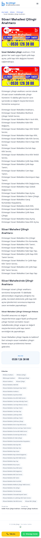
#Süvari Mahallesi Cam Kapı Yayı (12, 411)
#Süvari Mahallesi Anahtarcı (11, 391)
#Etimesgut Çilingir (23, 378)
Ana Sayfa (5, 12)
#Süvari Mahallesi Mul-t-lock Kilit (12, 481)
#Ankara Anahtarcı (8, 375)
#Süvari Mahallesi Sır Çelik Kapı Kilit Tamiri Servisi (17, 498)
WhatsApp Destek (32, 534)
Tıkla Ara (10, 534)
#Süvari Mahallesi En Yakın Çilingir (12, 438)
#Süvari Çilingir (20, 381)
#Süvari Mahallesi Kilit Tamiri (11, 478)
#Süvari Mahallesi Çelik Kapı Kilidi (12, 415)
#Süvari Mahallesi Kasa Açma (11, 465)
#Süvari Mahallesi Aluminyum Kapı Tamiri (14, 388)
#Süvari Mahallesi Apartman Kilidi (12, 395)
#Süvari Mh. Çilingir (30, 501)
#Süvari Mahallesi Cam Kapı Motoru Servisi (15, 405)
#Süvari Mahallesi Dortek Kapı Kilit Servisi (14, 435)
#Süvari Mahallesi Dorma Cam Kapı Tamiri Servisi (17, 428)
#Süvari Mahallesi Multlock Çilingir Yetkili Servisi (16, 484)
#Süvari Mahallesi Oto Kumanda (12, 491)
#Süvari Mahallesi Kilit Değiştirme (12, 471)
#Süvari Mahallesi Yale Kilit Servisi (12, 501)
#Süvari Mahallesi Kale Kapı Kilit (12, 445)
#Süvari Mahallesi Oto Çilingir (11, 488)
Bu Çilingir (11, 3)
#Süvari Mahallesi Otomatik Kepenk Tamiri (15, 494)
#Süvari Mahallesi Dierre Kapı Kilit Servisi (14, 425)
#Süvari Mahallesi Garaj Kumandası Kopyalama (16, 441)
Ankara (12, 12)
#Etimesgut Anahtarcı (9, 378)
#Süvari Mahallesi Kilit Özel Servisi (12, 474)
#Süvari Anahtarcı (8, 381)
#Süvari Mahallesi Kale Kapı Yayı (12, 448)
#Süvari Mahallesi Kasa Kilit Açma (12, 468)
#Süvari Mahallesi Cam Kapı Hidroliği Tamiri (15, 401)
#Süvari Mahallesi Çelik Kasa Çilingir (13, 421)
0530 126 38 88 (20, 359)
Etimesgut (20, 12)
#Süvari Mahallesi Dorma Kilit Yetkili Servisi (15, 431)
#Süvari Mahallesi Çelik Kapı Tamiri (13, 418)
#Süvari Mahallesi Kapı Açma (11, 451)
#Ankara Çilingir (21, 375)
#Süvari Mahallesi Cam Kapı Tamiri (12, 408)
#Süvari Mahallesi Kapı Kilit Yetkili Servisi (14, 458)
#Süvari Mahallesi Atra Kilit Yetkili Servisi (14, 398)
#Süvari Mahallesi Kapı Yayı (10, 461)
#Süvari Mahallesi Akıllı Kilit (10, 385)
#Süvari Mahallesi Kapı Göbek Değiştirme (14, 454)
